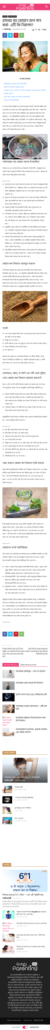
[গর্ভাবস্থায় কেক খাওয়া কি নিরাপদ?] (8, 685)
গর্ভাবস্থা (10, 13)
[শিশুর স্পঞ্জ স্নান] (7, 820)
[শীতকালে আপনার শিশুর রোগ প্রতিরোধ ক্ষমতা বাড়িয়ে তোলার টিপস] (8, 949)
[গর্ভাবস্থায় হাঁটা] (7, 789)
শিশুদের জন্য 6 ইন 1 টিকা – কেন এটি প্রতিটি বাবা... (23, 894)
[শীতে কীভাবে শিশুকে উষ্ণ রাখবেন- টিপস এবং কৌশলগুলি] (8, 927)
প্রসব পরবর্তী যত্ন (12, 16)
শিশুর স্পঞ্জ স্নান (19, 818)
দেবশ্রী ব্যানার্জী (8, 780)
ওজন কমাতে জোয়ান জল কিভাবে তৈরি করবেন (17, 97)
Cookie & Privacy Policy (14, 1020)
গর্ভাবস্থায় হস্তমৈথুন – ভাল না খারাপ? (31, 671)
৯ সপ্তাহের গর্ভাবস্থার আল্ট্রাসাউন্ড (24, 797)
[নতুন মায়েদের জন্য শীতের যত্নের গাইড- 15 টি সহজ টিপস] (8, 938)
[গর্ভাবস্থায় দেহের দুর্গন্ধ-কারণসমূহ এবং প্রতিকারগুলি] (25, 770)
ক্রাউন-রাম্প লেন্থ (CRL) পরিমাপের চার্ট (31, 694)
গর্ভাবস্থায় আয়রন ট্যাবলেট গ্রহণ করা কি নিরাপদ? (31, 719)
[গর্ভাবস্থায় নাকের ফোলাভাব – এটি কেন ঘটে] (8, 709)
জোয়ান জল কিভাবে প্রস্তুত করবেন (14, 87)
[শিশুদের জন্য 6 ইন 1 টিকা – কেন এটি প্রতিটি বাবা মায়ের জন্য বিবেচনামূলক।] (25, 881)
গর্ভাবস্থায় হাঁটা (19, 787)
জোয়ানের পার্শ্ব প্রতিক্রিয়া (11, 100)
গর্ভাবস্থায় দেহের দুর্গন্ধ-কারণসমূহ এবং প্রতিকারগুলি (22, 777)
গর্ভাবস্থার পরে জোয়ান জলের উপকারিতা (15, 84)
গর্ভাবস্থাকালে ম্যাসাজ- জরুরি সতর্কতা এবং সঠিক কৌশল (31, 731)
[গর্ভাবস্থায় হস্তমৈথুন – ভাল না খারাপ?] (8, 674)
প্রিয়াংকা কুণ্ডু (7, 29)
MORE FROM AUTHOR (28, 664)
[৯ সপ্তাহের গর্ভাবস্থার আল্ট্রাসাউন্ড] (7, 799)
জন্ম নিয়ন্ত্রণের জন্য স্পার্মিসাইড (23, 808)
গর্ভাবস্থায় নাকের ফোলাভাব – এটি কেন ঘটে (31, 707)
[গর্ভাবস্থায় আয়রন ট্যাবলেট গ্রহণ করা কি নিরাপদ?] (8, 721)
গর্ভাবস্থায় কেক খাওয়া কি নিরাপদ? (29, 683)
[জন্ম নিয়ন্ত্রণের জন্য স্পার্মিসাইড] (7, 810)
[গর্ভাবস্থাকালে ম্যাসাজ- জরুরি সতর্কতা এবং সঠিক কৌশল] (8, 732)
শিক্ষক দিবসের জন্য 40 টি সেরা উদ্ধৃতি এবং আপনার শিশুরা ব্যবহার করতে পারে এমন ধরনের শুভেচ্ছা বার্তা (13, 653)
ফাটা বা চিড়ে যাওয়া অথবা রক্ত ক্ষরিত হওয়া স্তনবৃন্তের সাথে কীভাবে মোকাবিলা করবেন (36, 651)
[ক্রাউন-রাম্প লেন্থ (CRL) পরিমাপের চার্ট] (8, 697)
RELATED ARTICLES (10, 664)
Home (4, 13)
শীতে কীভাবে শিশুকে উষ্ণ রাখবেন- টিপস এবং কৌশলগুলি (32, 923)
